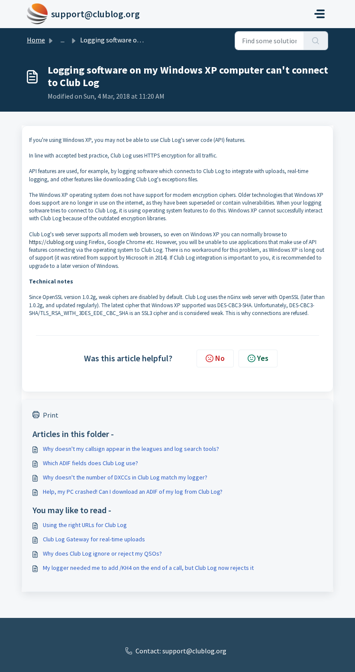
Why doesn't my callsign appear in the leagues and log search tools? (131, 449)
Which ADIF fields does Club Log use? (90, 463)
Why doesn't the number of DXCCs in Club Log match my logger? (125, 477)
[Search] (315, 40)
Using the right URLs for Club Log (85, 525)
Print (50, 415)
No (220, 358)
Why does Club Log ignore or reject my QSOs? (102, 553)
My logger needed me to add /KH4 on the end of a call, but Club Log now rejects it (148, 568)
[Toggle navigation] (319, 14)
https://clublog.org (51, 242)
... (63, 39)
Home (36, 39)
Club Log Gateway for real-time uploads (94, 539)
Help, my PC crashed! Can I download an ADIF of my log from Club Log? (133, 491)
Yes (262, 358)
